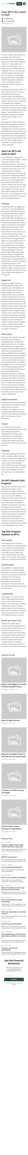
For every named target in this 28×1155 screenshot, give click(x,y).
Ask (19, 3)
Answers (3, 865)
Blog (2, 842)
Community (4, 854)
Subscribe (14, 979)
